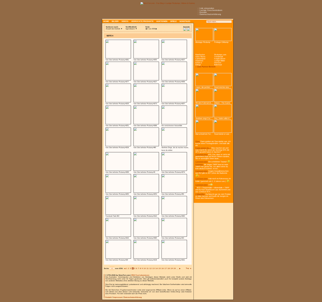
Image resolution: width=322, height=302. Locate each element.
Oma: (197, 141)
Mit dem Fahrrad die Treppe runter (204, 103)
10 (145, 268)
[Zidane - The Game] (223, 95)
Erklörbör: (199, 164)
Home (106, 21)
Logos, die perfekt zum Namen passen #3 (204, 87)
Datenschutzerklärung (210, 14)
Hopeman (199, 61)
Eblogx (198, 65)
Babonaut (218, 65)
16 (163, 268)
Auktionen (161, 21)
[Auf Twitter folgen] (204, 21)
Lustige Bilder (219, 61)
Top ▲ (189, 268)
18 (169, 268)
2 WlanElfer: (200, 194)
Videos (124, 21)
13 (153, 268)
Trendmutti (218, 57)
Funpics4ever (219, 59)
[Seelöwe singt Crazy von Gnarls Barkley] (204, 110)
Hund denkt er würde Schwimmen (223, 134)
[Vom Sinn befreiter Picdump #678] (204, 34)
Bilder (115, 21)
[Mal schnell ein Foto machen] (204, 126)
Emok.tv (198, 63)
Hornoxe (217, 63)
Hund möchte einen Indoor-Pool (223, 87)
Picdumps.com (220, 55)
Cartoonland (200, 59)
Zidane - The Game (222, 103)
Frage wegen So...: (203, 148)
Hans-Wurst (200, 57)
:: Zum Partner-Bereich (205, 67)
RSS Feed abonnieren (140, 275)
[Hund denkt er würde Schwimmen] (223, 126)
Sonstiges (184, 21)
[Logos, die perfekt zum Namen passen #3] (204, 79)
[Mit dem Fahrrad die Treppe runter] (204, 95)
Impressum (117, 297)
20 (175, 268)
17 (166, 268)
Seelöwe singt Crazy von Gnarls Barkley (204, 118)
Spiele (173, 21)
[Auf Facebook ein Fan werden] (200, 21)
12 (150, 268)
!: (195, 188)
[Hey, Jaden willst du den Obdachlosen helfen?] (223, 110)
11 (148, 268)
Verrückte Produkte (142, 21)
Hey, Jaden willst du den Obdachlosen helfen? (223, 118)
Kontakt (203, 12)
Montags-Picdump (202, 42)
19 (172, 268)
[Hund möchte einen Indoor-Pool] (223, 79)
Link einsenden (207, 8)
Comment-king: (201, 154)
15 (159, 268)
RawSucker (200, 55)
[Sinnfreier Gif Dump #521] (223, 34)
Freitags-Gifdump (221, 42)
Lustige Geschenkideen (211, 10)
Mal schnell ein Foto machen (204, 134)
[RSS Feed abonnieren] (196, 21)
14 (156, 268)
